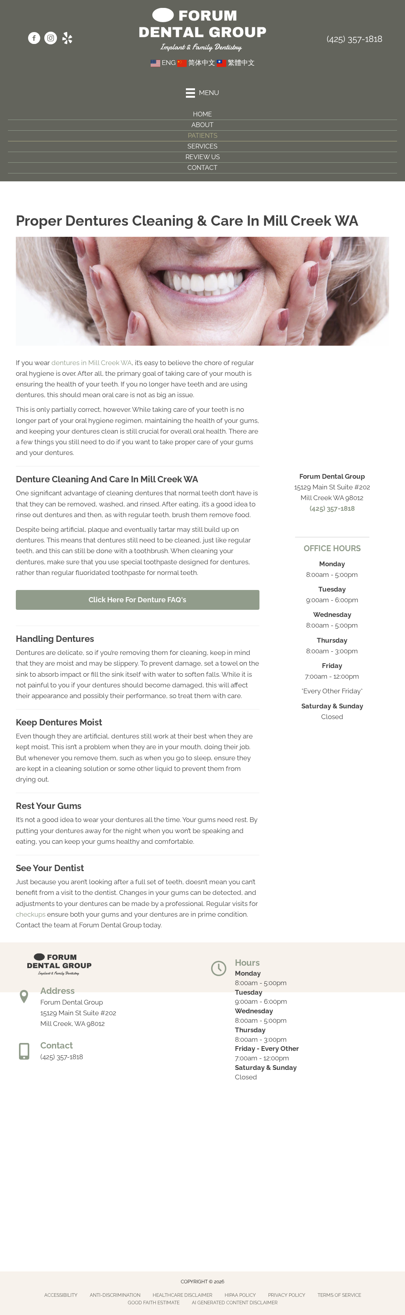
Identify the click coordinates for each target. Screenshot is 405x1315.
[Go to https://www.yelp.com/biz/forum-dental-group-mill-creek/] (67, 39)
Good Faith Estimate (154, 1302)
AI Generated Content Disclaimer (235, 1302)
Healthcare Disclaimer (182, 1295)
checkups (30, 914)
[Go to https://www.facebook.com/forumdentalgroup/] (34, 39)
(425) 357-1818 (354, 39)
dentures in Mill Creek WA (91, 363)
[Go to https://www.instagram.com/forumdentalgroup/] (50, 39)
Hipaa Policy (240, 1295)
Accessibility (61, 1295)
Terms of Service (339, 1295)
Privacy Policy (286, 1295)
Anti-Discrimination (115, 1295)
